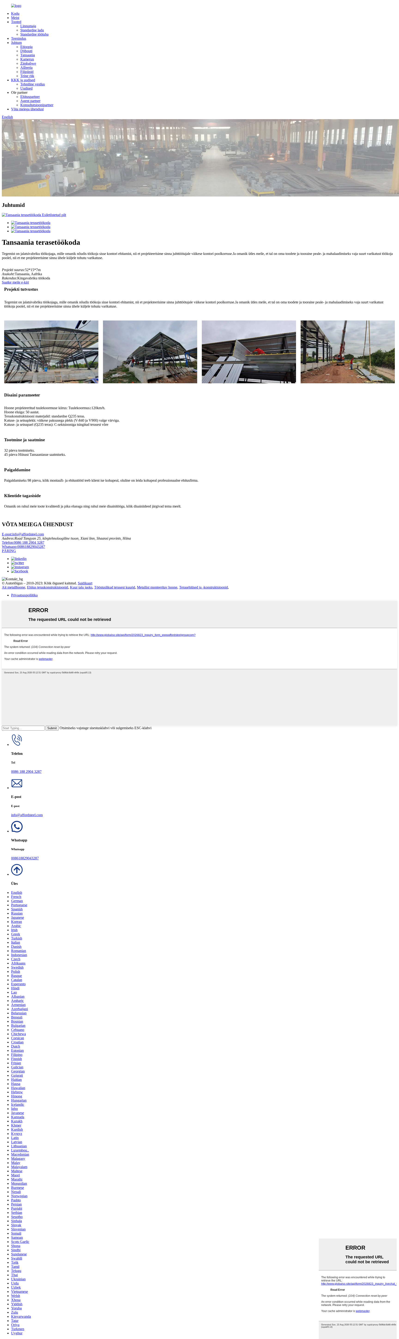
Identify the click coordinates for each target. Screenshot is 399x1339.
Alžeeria (26, 68)
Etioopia (26, 47)
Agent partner (30, 101)
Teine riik (27, 76)
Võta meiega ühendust (27, 109)
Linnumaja (28, 26)
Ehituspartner (30, 97)
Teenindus (18, 38)
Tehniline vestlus (32, 84)
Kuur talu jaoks (81, 587)
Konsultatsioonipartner (36, 105)
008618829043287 (23, 547)
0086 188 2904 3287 (23, 542)
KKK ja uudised (23, 80)
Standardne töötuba (34, 34)
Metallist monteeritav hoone (157, 587)
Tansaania (27, 55)
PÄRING (9, 551)
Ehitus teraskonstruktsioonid (47, 587)
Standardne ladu (32, 30)
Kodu (15, 13)
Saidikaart (85, 583)
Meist (15, 18)
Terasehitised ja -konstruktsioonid (203, 587)
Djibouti (26, 51)
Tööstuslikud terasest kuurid (114, 587)
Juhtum (16, 43)
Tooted (16, 22)
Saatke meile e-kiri (15, 282)
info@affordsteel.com (23, 534)
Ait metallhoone (13, 587)
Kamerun (27, 59)
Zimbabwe (28, 63)
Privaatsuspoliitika (24, 595)
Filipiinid (26, 72)
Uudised (26, 88)
